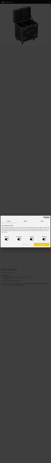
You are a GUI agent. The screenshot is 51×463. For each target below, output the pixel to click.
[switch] (19, 239)
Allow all (41, 244)
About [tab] (42, 221)
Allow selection (25, 244)
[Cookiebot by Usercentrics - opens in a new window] (44, 217)
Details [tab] (25, 221)
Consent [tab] (9, 221)
